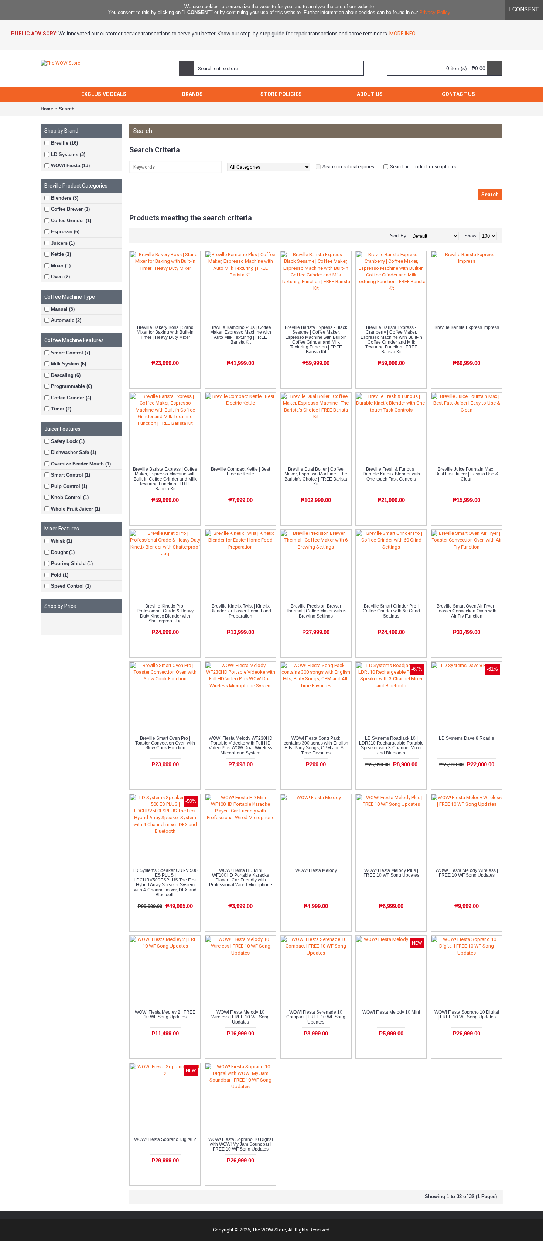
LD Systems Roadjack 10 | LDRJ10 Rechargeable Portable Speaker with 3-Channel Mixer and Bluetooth (391, 746)
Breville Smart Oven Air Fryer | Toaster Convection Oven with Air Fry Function (466, 611)
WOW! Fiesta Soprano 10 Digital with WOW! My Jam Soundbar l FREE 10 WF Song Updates (240, 1144)
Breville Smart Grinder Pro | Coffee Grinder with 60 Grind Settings (391, 611)
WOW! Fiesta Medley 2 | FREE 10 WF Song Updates (165, 1015)
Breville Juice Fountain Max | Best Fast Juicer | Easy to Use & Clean (466, 474)
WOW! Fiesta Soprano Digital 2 (165, 1139)
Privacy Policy (434, 12)
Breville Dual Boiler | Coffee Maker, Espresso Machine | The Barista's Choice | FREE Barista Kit (315, 477)
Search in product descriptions (423, 166)
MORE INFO (402, 34)
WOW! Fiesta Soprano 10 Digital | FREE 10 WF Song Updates (466, 1015)
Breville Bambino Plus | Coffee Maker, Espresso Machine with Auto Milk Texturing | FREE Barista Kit (240, 335)
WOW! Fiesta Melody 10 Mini (391, 1012)
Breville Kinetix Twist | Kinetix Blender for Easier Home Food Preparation (240, 611)
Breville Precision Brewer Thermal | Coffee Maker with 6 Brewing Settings (316, 611)
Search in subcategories (348, 166)
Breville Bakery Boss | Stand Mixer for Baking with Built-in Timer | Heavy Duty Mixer (165, 332)
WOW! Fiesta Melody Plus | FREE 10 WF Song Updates (391, 873)
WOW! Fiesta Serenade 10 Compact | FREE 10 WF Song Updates (315, 1017)
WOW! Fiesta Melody (316, 870)
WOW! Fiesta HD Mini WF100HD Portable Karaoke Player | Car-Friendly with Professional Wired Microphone (240, 878)
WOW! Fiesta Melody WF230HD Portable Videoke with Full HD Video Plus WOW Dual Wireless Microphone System (241, 746)
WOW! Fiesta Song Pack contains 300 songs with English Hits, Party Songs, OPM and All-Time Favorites (316, 746)
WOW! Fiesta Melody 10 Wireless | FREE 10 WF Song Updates (240, 1017)
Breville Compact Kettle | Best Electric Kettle (240, 472)
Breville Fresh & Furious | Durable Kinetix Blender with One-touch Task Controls (391, 474)
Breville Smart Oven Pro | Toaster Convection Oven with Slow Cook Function (165, 743)
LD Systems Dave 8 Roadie (466, 738)
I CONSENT (524, 9)
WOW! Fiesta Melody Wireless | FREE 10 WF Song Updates (467, 873)
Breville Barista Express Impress (466, 327)
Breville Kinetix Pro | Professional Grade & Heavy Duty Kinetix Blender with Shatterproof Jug (165, 613)
